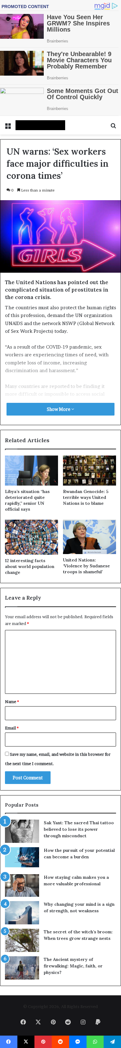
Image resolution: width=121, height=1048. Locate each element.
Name (12, 701)
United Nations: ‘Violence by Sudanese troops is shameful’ (86, 566)
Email (12, 727)
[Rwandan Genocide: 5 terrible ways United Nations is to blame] (89, 470)
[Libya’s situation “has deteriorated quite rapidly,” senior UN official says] (31, 470)
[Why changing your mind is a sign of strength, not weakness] (22, 912)
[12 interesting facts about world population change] (31, 537)
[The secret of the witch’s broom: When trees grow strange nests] (22, 940)
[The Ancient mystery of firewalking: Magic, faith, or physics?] (22, 968)
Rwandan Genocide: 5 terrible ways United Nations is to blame (86, 497)
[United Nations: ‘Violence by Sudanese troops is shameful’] (89, 537)
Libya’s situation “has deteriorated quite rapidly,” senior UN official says (27, 500)
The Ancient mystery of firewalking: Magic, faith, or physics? (73, 966)
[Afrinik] (40, 125)
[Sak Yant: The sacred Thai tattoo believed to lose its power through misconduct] (22, 831)
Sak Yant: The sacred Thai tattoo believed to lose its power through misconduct (79, 829)
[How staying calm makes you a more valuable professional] (22, 885)
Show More (59, 409)
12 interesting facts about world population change (29, 566)
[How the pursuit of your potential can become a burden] (22, 858)
